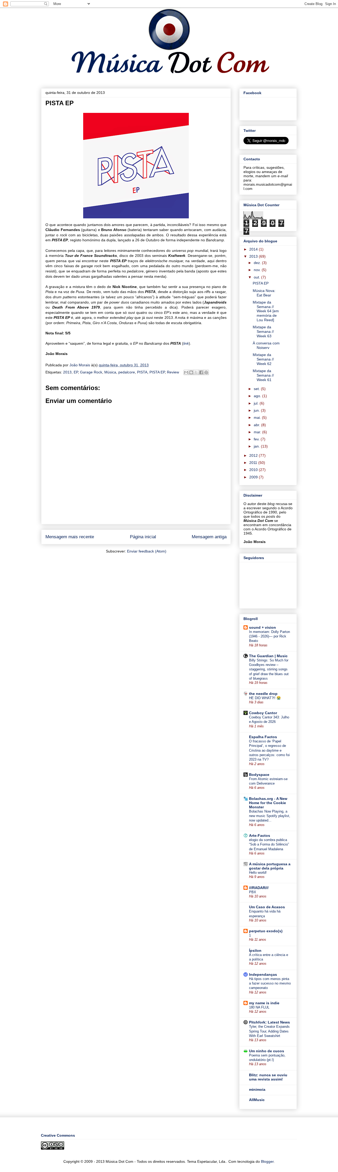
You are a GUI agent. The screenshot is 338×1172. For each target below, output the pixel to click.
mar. (258, 432)
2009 (254, 477)
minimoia (257, 1089)
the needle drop (263, 693)
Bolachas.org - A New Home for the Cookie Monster (268, 802)
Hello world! (258, 873)
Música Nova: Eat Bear (264, 293)
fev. (257, 439)
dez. (258, 263)
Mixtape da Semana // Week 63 (263, 331)
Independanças (263, 974)
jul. (257, 403)
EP (76, 372)
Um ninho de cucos (266, 1051)
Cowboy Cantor (263, 713)
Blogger (267, 1161)
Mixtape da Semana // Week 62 (263, 359)
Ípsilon (255, 950)
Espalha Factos (263, 737)
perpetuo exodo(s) (266, 931)
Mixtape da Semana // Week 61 (263, 375)
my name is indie (264, 1003)
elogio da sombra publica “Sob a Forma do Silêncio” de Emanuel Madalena (269, 844)
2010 (254, 470)
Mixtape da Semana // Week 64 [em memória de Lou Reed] (266, 311)
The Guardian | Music (268, 656)
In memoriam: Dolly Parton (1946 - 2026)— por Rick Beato (269, 636)
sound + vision (262, 627)
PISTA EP (157, 372)
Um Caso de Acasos (267, 907)
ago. (258, 396)
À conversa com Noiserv (266, 345)
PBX (252, 892)
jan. (257, 446)
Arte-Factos (259, 835)
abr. (257, 425)
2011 (253, 462)
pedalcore (126, 372)
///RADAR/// (259, 888)
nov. (258, 270)
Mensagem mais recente (69, 536)
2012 (254, 455)
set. (257, 389)
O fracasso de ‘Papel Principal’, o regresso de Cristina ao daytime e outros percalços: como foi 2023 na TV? (269, 750)
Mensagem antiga (209, 536)
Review (173, 372)
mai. (258, 417)
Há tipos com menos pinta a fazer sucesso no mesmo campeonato (270, 983)
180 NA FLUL (259, 1007)
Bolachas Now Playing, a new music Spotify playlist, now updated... (269, 816)
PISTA (142, 372)
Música (110, 372)
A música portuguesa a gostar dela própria (269, 866)
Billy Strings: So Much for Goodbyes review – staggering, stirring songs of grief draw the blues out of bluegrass (269, 669)
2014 (254, 249)
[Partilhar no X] (196, 372)
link (186, 343)
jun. (257, 410)
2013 (67, 372)
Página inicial (143, 536)
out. (257, 277)
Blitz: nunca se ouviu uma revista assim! (268, 1077)
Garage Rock (91, 372)
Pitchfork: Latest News (269, 1022)
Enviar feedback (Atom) (146, 551)
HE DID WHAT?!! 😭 (265, 698)
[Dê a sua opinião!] (191, 372)
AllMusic (257, 1100)
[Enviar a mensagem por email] (186, 372)
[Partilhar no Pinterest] (206, 372)
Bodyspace (259, 774)
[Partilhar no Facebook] (201, 372)
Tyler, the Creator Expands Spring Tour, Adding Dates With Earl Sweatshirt (269, 1031)
